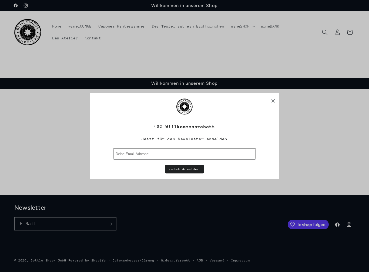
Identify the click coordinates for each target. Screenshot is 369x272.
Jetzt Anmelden (184, 169)
